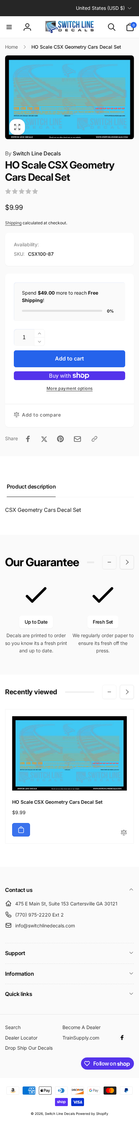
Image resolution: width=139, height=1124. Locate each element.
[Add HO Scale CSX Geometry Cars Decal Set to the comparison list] (124, 832)
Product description (31, 486)
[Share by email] (77, 439)
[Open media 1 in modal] (69, 97)
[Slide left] (109, 562)
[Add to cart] (21, 829)
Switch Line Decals (33, 153)
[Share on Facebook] (28, 438)
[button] (9, 27)
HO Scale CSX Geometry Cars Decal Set (57, 802)
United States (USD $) (100, 8)
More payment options (70, 388)
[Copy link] (94, 438)
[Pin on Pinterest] (60, 438)
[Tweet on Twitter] (44, 438)
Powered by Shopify (92, 1113)
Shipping (13, 222)
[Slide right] (127, 562)
